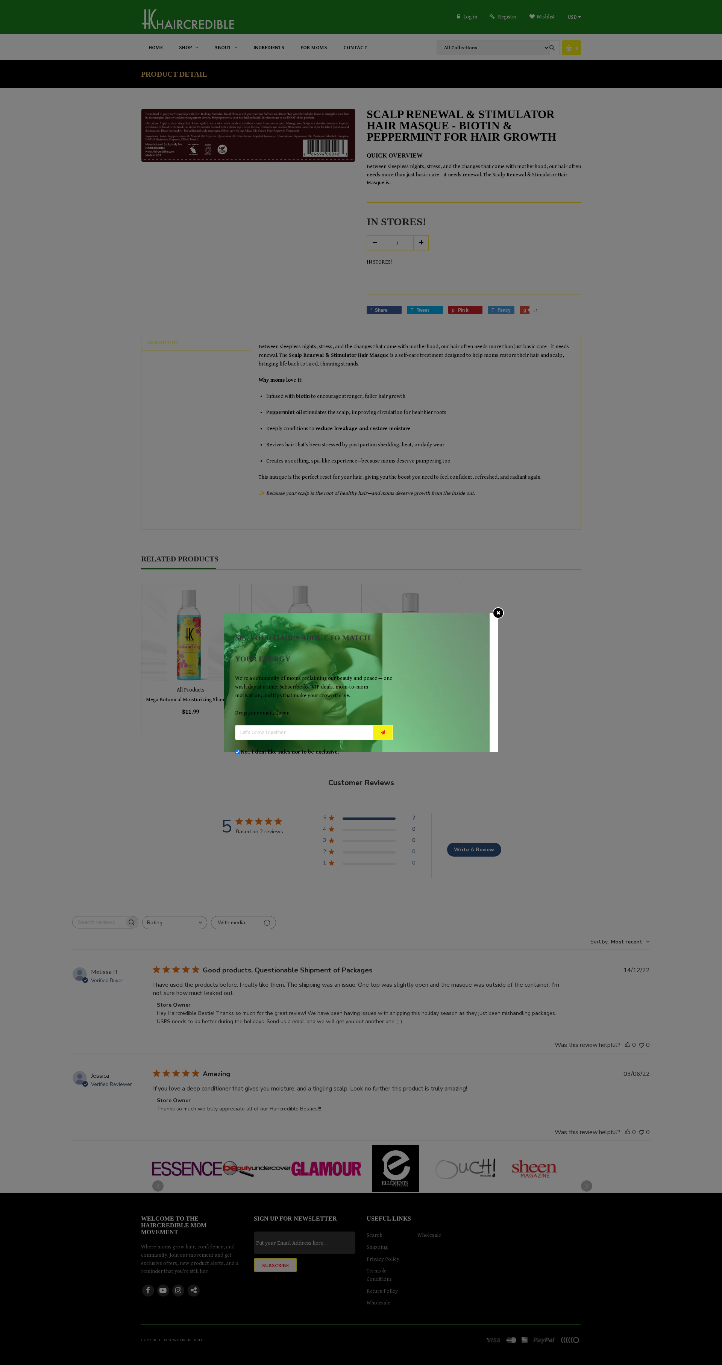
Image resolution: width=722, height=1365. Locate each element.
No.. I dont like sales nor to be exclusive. (290, 752)
